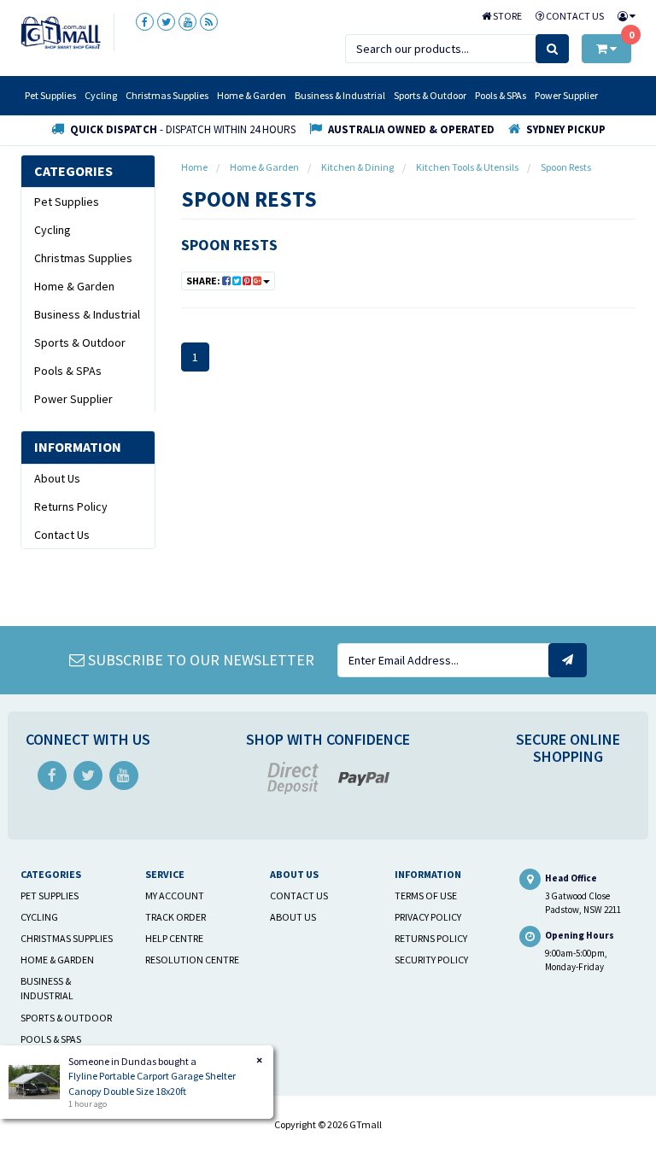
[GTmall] (60, 31)
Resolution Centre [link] (192, 959)
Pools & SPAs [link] (68, 370)
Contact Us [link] (62, 534)
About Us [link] (57, 478)
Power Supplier (566, 95)
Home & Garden (251, 95)
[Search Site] (552, 48)
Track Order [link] (175, 916)
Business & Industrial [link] (87, 314)
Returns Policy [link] (71, 506)
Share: (204, 280)
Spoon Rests (229, 245)
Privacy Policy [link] (428, 916)
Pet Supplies (50, 95)
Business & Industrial (340, 95)
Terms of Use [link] (426, 895)
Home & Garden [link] (74, 286)
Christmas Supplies (167, 95)
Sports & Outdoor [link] (80, 342)
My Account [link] (174, 895)
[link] (145, 22)
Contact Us (574, 15)
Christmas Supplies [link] (83, 258)
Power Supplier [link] (73, 399)
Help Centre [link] (174, 938)
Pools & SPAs (500, 95)
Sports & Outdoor (430, 95)
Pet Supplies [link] (66, 201)
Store (506, 15)
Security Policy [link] (431, 959)
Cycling (101, 95)
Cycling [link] (52, 229)
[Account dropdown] (623, 16)
